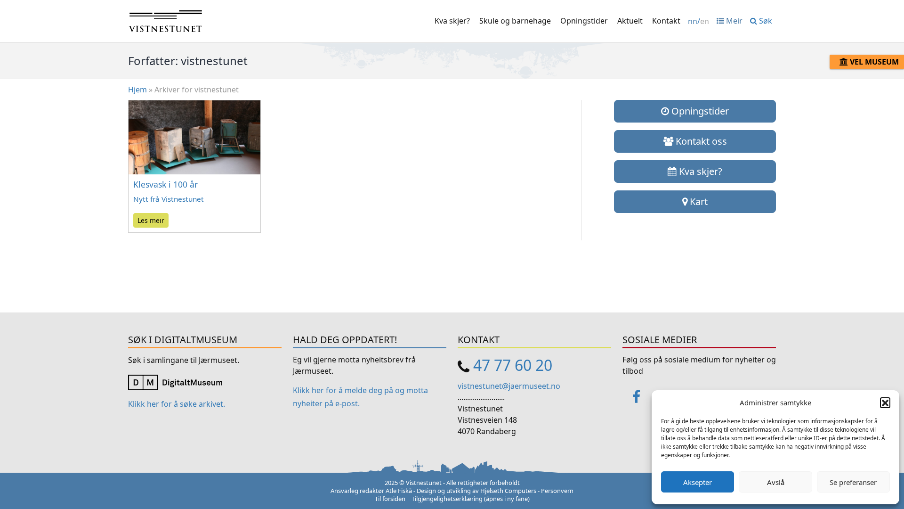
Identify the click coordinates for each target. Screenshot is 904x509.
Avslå (775, 482)
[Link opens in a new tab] (175, 381)
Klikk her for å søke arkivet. (176, 404)
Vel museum (873, 62)
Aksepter (697, 482)
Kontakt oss (700, 141)
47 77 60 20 (512, 365)
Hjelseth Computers (508, 490)
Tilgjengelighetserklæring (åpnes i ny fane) (471, 498)
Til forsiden (390, 498)
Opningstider (584, 21)
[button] (885, 402)
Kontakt (666, 21)
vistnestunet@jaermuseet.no (509, 386)
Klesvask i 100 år (165, 184)
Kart (697, 201)
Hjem (137, 89)
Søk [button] (764, 21)
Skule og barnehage (515, 21)
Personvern (557, 490)
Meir (733, 21)
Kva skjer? (452, 21)
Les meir (150, 220)
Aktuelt (630, 21)
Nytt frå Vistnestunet (168, 199)
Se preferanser (853, 482)
